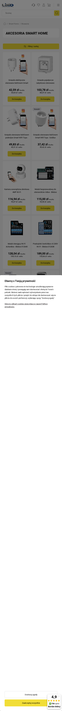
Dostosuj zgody (31, 695)
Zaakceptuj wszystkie (31, 703)
